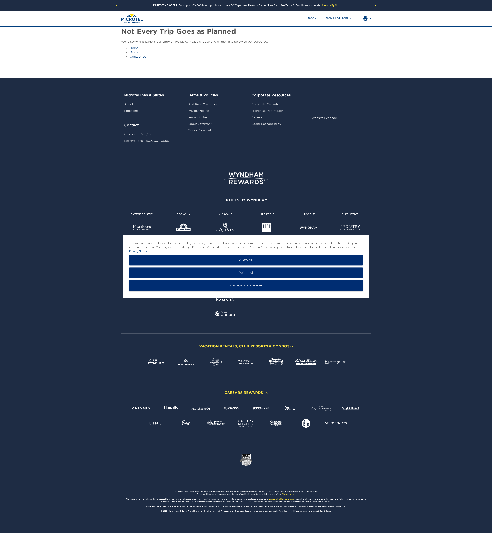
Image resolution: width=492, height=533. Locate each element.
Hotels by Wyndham (246, 200)
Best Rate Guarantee (203, 104)
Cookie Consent (199, 130)
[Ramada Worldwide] (225, 300)
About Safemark (200, 124)
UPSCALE (308, 214)
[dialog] (246, 266)
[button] (116, 5)
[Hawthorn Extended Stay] (142, 228)
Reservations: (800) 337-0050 (146, 141)
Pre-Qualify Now (331, 5)
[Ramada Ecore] (225, 314)
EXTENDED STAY (142, 214)
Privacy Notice (198, 111)
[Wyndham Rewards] (246, 178)
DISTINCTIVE (350, 214)
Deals (134, 52)
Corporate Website (265, 104)
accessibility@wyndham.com (282, 499)
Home (134, 48)
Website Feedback (325, 118)
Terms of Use (197, 117)
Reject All (246, 272)
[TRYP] (267, 228)
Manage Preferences (246, 285)
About (128, 104)
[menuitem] (314, 18)
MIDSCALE (225, 214)
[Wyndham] (308, 228)
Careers (257, 117)
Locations (131, 111)
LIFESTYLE (267, 214)
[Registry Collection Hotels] (350, 228)
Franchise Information (267, 111)
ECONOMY (184, 214)
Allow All (246, 260)
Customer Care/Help (139, 134)
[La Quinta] (225, 228)
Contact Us (138, 56)
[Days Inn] (184, 228)
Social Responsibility (266, 124)
